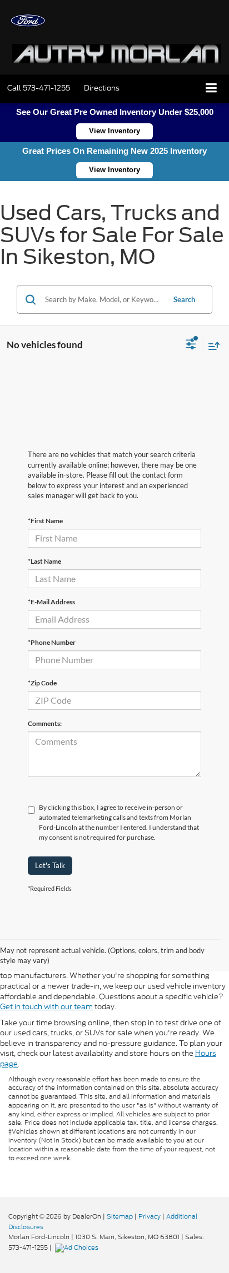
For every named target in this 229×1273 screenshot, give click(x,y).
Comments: (45, 723)
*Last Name (44, 561)
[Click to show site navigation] (211, 88)
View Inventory (114, 131)
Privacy (149, 1216)
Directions (102, 88)
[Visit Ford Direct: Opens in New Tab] (78, 1247)
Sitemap (120, 1216)
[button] (38, 88)
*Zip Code (42, 683)
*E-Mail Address (51, 602)
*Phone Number (52, 642)
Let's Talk (50, 865)
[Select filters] (191, 345)
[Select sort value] (211, 345)
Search (184, 299)
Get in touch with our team (46, 1006)
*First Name (45, 521)
